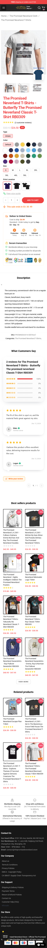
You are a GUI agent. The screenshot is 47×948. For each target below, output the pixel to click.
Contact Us (6, 898)
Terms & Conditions (9, 865)
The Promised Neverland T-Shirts (16, 20)
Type (5, 132)
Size (5, 166)
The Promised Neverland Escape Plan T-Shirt (12, 721)
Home (4, 16)
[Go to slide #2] (23, 87)
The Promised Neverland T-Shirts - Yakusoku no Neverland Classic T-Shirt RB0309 (11, 622)
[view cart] (43, 7)
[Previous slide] (5, 52)
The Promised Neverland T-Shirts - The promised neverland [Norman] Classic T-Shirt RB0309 (34, 768)
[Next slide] (42, 52)
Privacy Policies (8, 868)
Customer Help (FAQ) (10, 902)
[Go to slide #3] (37, 87)
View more (24, 682)
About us (5, 861)
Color (5, 140)
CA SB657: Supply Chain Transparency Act (19, 876)
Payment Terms (8, 891)
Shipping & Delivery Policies (13, 887)
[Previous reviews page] (29, 485)
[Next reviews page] (41, 485)
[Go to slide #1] (10, 87)
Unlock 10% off (5, 936)
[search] (39, 7)
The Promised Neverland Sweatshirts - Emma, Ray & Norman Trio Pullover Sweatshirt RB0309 (34, 663)
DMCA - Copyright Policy (11, 872)
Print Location (9, 179)
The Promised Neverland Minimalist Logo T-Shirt (33, 577)
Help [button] (42, 945)
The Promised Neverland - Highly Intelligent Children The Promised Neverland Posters (12, 580)
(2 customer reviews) (23, 123)
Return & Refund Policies (12, 895)
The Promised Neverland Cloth (23, 16)
